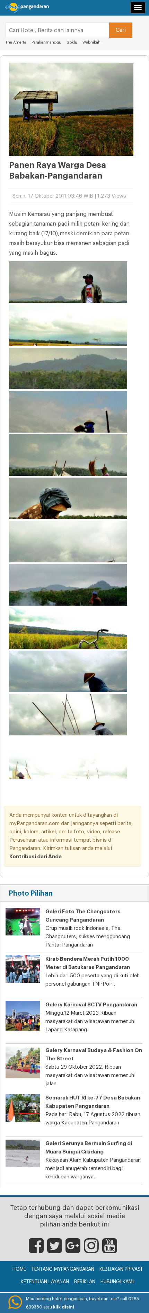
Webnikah (91, 42)
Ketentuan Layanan (45, 1281)
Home (19, 1269)
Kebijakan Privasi (120, 1269)
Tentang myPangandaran (62, 1269)
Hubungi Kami (117, 1281)
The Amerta (15, 42)
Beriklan (84, 1281)
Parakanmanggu (46, 42)
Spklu (72, 42)
